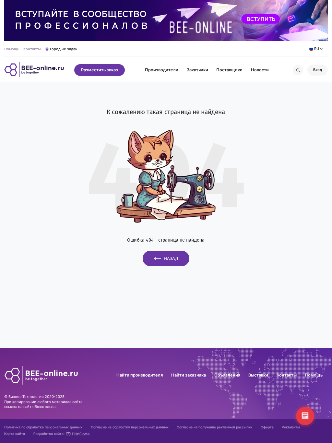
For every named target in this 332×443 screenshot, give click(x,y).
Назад (171, 258)
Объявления (227, 375)
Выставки (258, 375)
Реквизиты (291, 427)
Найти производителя (139, 375)
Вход (317, 69)
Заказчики (197, 70)
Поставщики (229, 70)
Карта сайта (14, 434)
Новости (260, 70)
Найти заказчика (188, 375)
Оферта (267, 427)
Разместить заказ (99, 69)
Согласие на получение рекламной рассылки (214, 427)
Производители (161, 70)
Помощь (11, 49)
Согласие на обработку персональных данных (130, 427)
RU (316, 48)
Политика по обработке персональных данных (43, 427)
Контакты (32, 49)
